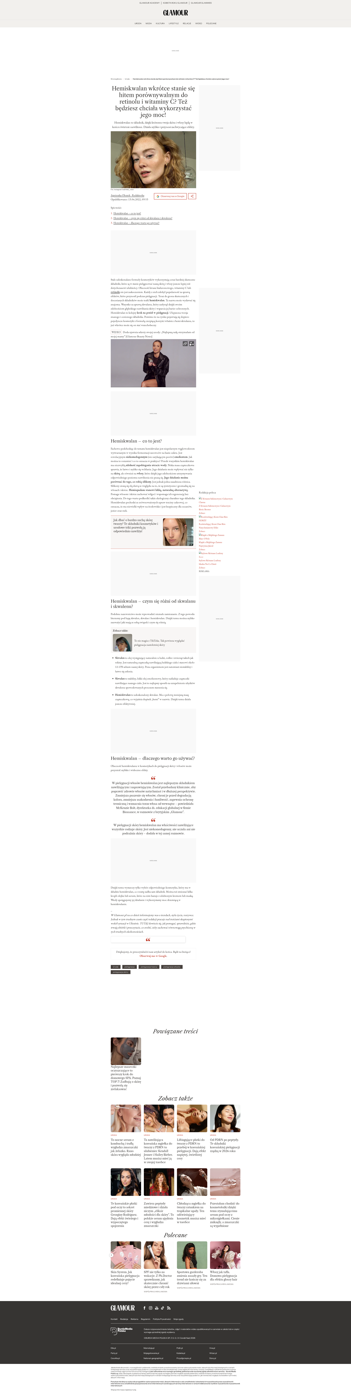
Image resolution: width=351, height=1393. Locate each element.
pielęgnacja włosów (171, 967)
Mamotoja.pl (149, 1348)
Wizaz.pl (213, 1353)
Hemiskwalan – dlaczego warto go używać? (136, 223)
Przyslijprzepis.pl (184, 1358)
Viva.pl (212, 1348)
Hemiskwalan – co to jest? (127, 213)
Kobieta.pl (181, 1353)
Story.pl (212, 1358)
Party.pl (114, 1353)
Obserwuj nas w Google (172, 196)
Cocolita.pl (115, 1358)
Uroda (115, 967)
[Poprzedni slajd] (111, 1255)
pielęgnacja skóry (120, 972)
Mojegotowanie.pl (151, 1353)
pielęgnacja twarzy (149, 967)
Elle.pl (113, 1348)
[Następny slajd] (240, 1255)
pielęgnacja (130, 967)
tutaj (134, 1390)
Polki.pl (180, 1348)
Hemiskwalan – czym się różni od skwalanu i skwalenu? (143, 218)
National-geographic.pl (153, 1358)
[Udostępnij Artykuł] (192, 196)
